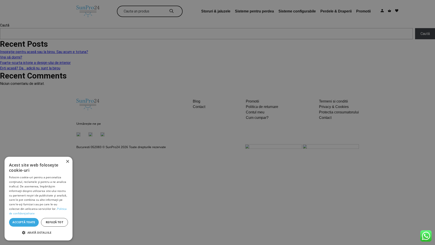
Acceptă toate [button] (23, 222)
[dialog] (38, 198)
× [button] (67, 161)
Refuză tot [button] (54, 222)
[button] (38, 233)
